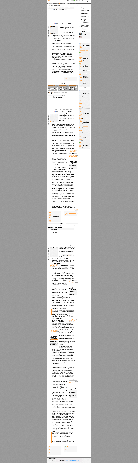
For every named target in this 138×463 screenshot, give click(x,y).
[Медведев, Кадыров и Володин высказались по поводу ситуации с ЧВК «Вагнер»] (73, 383)
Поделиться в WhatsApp (48, 32)
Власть (59, 3)
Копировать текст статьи (48, 36)
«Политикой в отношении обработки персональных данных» (72, 460)
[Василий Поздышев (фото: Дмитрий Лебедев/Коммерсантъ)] (73, 320)
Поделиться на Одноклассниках (48, 30)
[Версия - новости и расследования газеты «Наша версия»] (52, 1)
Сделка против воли (53, 121)
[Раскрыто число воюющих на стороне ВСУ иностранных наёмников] (80, 121)
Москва (78, 3)
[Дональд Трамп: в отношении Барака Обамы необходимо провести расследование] (80, 66)
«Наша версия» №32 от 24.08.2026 (74, 209)
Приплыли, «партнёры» (72, 1)
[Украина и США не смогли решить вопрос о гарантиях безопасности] (73, 284)
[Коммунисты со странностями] (66, 78)
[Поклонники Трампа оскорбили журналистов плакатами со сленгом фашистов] (80, 59)
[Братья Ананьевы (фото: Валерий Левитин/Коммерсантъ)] (54, 265)
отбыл (69, 255)
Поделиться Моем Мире (48, 28)
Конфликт (63, 3)
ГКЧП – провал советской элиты (88, 2)
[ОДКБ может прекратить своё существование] (80, 54)
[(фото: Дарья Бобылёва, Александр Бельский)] (73, 151)
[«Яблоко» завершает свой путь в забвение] (80, 126)
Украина (57, 3)
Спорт (72, 3)
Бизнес (69, 3)
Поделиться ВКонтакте (48, 26)
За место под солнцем (53, 33)
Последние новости (84, 4)
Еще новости (84, 29)
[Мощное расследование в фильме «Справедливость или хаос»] (80, 73)
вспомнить (57, 259)
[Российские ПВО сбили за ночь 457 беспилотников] (66, 213)
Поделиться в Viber (48, 33)
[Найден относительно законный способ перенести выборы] (80, 131)
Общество (66, 3)
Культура (75, 3)
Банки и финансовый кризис (68, 254)
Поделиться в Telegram (48, 35)
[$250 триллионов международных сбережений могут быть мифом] (80, 84)
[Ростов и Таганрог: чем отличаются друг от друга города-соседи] (66, 449)
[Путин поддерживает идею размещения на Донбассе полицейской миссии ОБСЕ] (80, 46)
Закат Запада (80, 2)
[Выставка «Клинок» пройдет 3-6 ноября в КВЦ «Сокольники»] (80, 78)
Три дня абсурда (52, 255)
